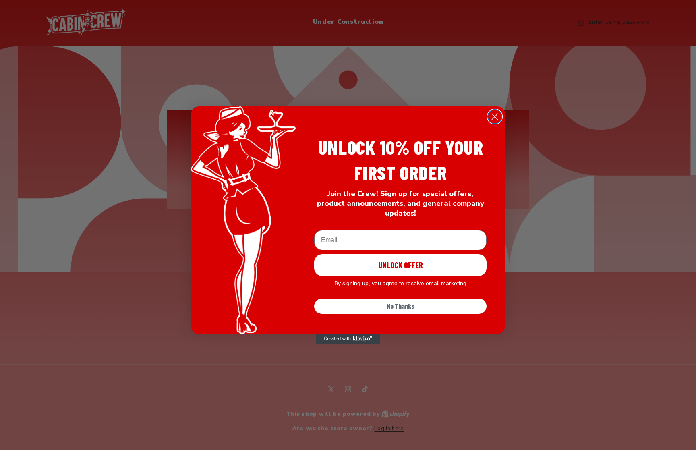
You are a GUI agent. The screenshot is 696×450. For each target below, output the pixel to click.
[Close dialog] (495, 117)
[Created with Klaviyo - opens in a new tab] (348, 339)
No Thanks (400, 306)
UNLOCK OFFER (400, 265)
